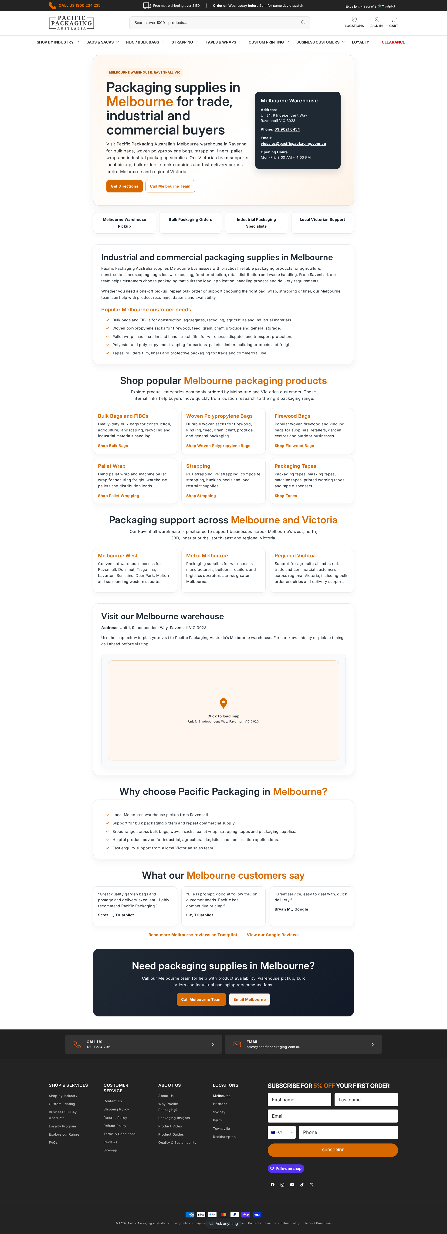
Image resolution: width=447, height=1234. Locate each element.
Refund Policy (115, 1126)
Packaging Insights (174, 1118)
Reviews (110, 1142)
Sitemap (110, 1150)
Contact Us (113, 1101)
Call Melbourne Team (170, 186)
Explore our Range (64, 1134)
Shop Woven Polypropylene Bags (218, 445)
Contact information (262, 1223)
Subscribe (333, 1150)
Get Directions (124, 186)
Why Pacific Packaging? (168, 1107)
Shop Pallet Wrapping (118, 495)
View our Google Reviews (273, 934)
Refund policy (290, 1223)
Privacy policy (180, 1223)
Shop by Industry (63, 1096)
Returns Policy (115, 1118)
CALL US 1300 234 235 (80, 5)
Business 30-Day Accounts (63, 1115)
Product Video (170, 1126)
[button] (393, 23)
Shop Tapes (286, 495)
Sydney (219, 1112)
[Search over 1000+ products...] (303, 22)
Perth (217, 1120)
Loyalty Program (62, 1126)
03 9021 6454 (287, 129)
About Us (166, 1096)
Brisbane (220, 1104)
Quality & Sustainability (177, 1142)
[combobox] (219, 22)
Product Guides (171, 1134)
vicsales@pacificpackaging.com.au (293, 143)
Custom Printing (62, 1104)
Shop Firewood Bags (294, 445)
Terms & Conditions (119, 1134)
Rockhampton (224, 1137)
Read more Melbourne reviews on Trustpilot (193, 934)
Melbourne (221, 1096)
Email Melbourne (250, 999)
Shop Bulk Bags (113, 445)
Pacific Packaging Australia (146, 1223)
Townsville (221, 1128)
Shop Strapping (201, 495)
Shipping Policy (116, 1109)
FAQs (53, 1142)
